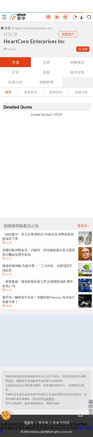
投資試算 (81, 92)
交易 (46, 62)
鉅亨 (18, 17)
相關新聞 (46, 82)
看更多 (82, 225)
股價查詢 (56, 92)
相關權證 (77, 62)
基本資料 (77, 72)
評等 (15, 72)
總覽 (8, 92)
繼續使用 (90, 408)
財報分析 (15, 82)
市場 (15, 62)
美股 (8, 28)
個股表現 (30, 92)
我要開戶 (68, 34)
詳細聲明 (48, 399)
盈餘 (46, 72)
